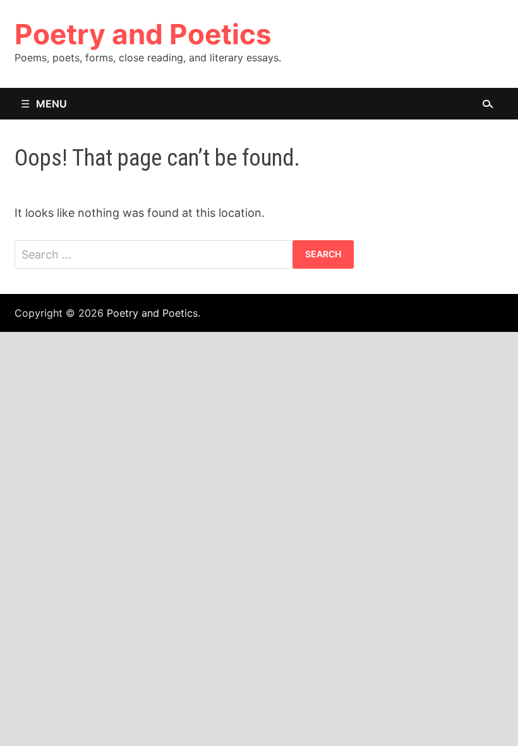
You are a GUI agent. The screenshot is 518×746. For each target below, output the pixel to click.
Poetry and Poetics (143, 34)
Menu (51, 103)
